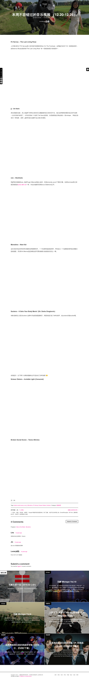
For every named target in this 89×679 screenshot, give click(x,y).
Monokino (30, 505)
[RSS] (1, 82)
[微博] (1, 80)
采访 (62, 674)
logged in (19, 566)
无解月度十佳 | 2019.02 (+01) (22, 584)
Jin (53, 17)
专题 (68, 674)
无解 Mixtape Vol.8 (22, 613)
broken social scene (19, 505)
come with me (22, 185)
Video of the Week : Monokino (23, 527)
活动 (74, 674)
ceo (25, 505)
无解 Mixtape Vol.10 (66, 581)
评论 (65, 674)
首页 (55, 674)
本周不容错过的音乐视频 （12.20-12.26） (44, 14)
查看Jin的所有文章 (73, 510)
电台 (71, 674)
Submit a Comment (72, 521)
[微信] (1, 78)
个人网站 (21, 510)
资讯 (59, 674)
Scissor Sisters (42, 505)
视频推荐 (59, 505)
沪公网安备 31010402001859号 (25, 676)
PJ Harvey (35, 505)
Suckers (49, 505)
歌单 (77, 674)
